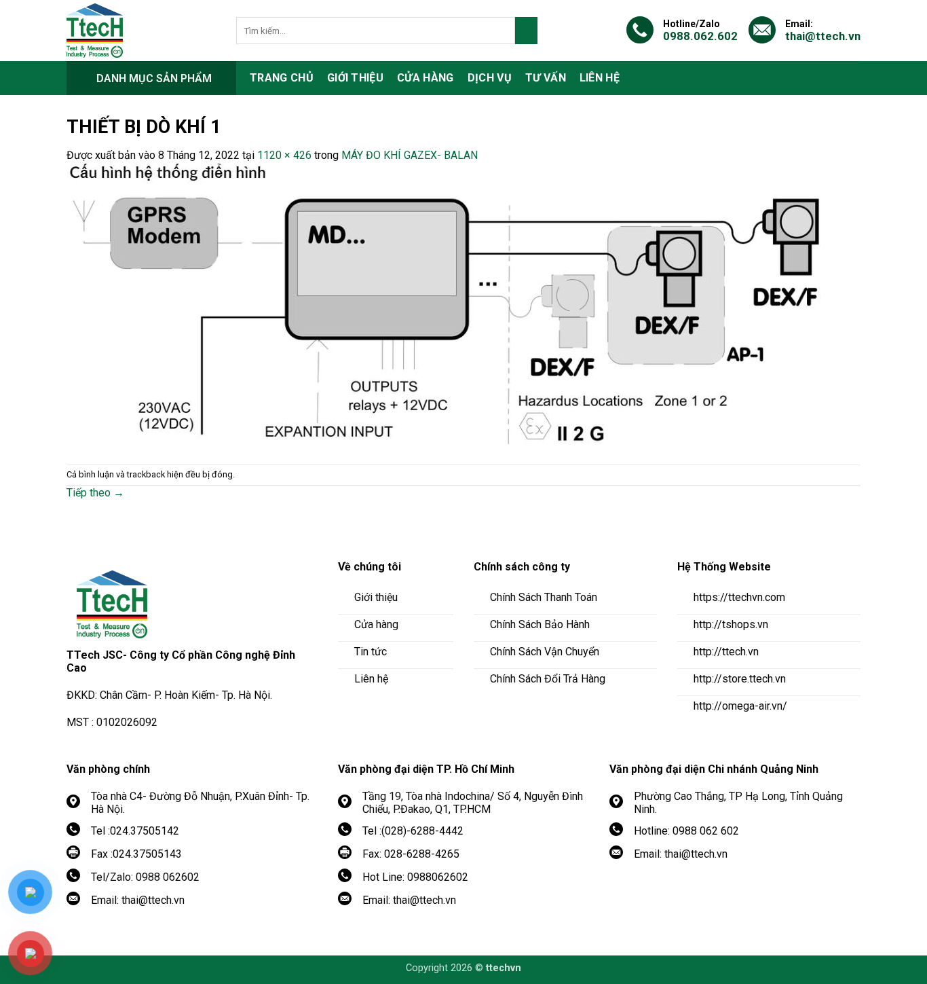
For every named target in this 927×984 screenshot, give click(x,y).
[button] (151, 78)
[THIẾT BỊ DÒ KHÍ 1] (447, 305)
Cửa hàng (425, 77)
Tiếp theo (95, 492)
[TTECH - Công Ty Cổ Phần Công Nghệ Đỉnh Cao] (141, 30)
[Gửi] (526, 30)
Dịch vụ (490, 77)
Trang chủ (282, 77)
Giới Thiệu (355, 77)
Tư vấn (545, 77)
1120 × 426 (284, 155)
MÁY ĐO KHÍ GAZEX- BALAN (409, 155)
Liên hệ (600, 77)
